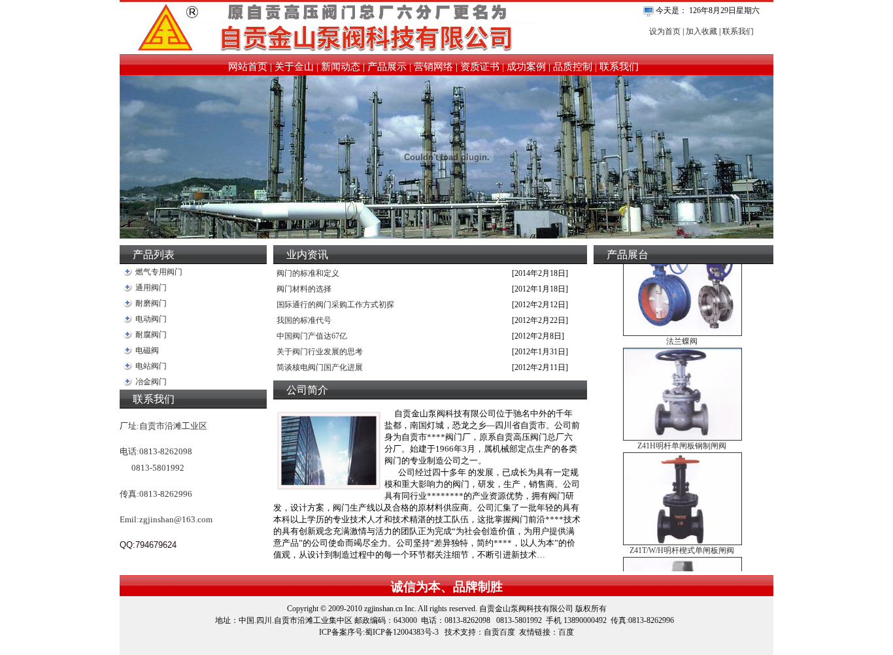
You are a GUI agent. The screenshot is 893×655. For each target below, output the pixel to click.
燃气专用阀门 (158, 272)
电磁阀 (147, 350)
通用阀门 (151, 287)
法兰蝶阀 (682, 335)
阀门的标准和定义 (308, 273)
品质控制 (572, 66)
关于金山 (294, 66)
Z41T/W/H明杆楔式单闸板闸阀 (682, 544)
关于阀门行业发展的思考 (320, 351)
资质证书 (479, 66)
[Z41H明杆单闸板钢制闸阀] (682, 430)
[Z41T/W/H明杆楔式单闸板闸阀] (682, 535)
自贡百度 (499, 632)
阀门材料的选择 (304, 289)
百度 (566, 632)
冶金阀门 (151, 381)
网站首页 (247, 66)
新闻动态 (340, 66)
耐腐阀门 (151, 334)
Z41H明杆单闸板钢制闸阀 (681, 440)
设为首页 (665, 31)
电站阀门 (151, 366)
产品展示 (387, 66)
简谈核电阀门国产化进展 (320, 367)
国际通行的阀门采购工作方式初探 (335, 304)
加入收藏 (701, 31)
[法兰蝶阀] (682, 326)
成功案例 (526, 66)
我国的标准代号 (304, 320)
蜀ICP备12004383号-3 (402, 632)
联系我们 (738, 31)
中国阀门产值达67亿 (312, 336)
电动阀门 (151, 319)
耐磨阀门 (151, 303)
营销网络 (433, 66)
